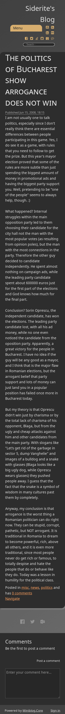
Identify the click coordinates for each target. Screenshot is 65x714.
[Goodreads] (47, 38)
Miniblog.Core (33, 710)
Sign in (55, 710)
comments (22, 593)
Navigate (12, 598)
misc (25, 587)
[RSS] (52, 27)
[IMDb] (52, 33)
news (35, 587)
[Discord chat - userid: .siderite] (47, 27)
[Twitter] (31, 38)
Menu (18, 28)
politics (47, 587)
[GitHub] (42, 38)
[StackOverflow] (37, 38)
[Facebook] (26, 38)
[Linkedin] (47, 33)
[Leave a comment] (52, 38)
